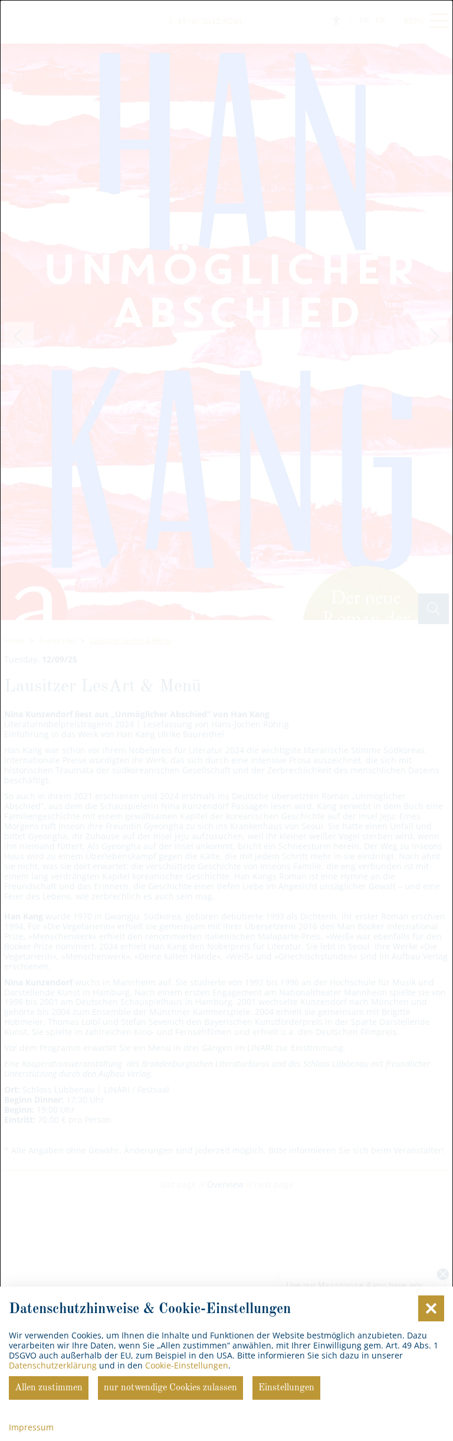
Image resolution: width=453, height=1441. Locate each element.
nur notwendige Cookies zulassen (170, 1388)
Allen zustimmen (49, 1388)
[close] (431, 1308)
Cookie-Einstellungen (186, 1365)
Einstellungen (286, 1388)
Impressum (31, 1427)
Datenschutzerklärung (53, 1365)
